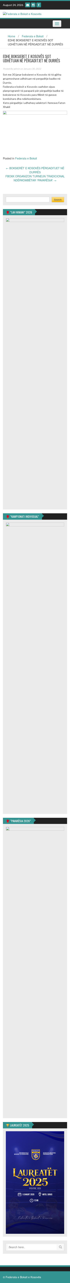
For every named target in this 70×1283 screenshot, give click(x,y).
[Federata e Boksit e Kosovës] (22, 13)
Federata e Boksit (33, 36)
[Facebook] (38, 5)
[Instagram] (33, 5)
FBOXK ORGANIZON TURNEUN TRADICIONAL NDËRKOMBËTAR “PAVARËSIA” (35, 178)
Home (11, 36)
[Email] (27, 5)
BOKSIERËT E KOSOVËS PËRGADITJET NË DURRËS (35, 170)
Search (58, 199)
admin (16, 68)
